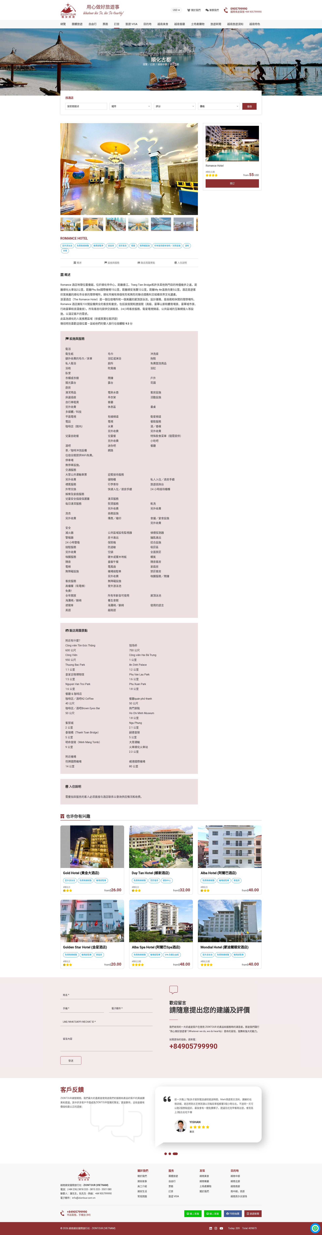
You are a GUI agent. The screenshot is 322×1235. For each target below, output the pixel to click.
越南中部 (235, 1176)
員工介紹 (142, 1186)
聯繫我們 (214, 10)
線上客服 (194, 1213)
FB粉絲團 (234, 1213)
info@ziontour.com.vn (83, 1198)
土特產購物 (197, 24)
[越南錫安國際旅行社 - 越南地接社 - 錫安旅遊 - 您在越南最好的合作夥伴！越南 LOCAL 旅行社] (68, 10)
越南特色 (254, 24)
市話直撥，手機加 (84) (79, 1213)
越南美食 (162, 24)
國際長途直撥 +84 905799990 (246, 10)
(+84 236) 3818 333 (77, 1189)
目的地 (147, 24)
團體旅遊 (77, 24)
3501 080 (107, 1189)
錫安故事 (142, 1181)
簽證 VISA (131, 24)
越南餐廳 (179, 24)
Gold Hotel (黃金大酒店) (81, 873)
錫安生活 (142, 1191)
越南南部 (235, 1186)
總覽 (63, 24)
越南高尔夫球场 (239, 1196)
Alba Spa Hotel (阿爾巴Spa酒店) (156, 947)
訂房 (116, 24)
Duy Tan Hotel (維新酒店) (151, 873)
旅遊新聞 (215, 24)
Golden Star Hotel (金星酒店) (85, 947)
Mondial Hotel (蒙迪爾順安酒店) (225, 947)
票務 (105, 24)
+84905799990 (193, 1046)
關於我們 (196, 10)
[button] (166, 1154)
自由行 (93, 24)
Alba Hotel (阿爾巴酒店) (218, 873)
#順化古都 (210, 172)
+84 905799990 (103, 1193)
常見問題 (142, 1196)
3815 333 (95, 1189)
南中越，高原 (238, 1191)
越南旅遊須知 (235, 24)
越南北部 (235, 1181)
